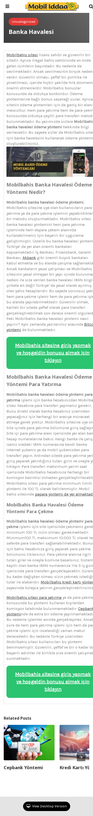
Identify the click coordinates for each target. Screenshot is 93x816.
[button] (7, 6)
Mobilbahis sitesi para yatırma (34, 597)
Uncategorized (23, 22)
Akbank (29, 257)
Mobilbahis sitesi (22, 55)
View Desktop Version (49, 806)
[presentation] (81, 757)
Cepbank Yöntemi (23, 767)
